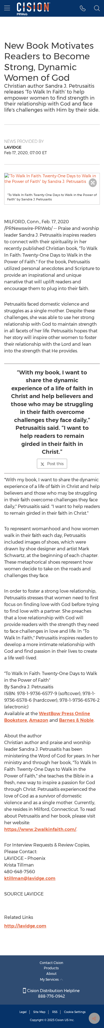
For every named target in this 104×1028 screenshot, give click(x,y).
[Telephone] (83, 8)
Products (51, 968)
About (51, 973)
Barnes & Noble (76, 720)
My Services (50, 979)
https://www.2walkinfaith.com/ (40, 829)
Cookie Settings (75, 1012)
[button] (52, 178)
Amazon (38, 720)
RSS (54, 1012)
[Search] (97, 8)
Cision (59, 1020)
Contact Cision (51, 963)
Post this (55, 463)
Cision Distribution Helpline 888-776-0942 (53, 993)
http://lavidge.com (25, 926)
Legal (23, 1012)
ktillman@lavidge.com (29, 878)
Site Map (39, 1012)
